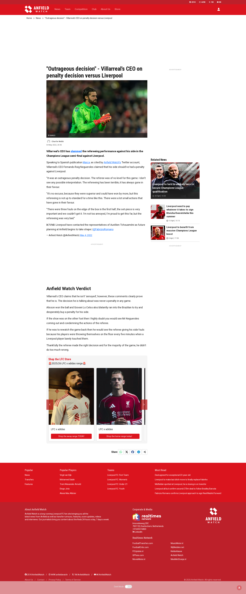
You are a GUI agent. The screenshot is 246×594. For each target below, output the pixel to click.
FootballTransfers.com (143, 543)
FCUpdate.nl (138, 551)
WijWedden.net (177, 547)
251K (193, 2)
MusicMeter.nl (177, 543)
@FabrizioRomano (103, 229)
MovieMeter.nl (139, 559)
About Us (29, 580)
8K (220, 2)
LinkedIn (138, 532)
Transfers (29, 479)
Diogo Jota (64, 489)
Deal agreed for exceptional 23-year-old (172, 475)
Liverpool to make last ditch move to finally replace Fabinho (181, 479)
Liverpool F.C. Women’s (117, 479)
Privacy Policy (55, 580)
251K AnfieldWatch (35, 574)
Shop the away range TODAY (71, 436)
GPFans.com (138, 555)
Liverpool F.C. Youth (116, 489)
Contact (40, 580)
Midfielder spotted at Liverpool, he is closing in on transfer (180, 484)
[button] (218, 9)
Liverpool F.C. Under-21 (117, 484)
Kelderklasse (176, 551)
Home (29, 18)
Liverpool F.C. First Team (118, 475)
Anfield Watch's (112, 162)
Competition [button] (81, 9)
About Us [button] (105, 9)
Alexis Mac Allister (68, 493)
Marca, (86, 162)
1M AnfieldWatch (82, 574)
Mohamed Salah (67, 479)
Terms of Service (73, 580)
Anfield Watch (177, 555)
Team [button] (67, 9)
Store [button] (117, 9)
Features (29, 484)
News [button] (57, 9)
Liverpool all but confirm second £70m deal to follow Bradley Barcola (185, 489)
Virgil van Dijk (65, 475)
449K (203, 2)
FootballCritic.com (141, 547)
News (38, 18)
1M (212, 2)
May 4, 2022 (86, 235)
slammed (76, 151)
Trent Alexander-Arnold (70, 484)
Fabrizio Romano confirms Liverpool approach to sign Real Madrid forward (188, 493)
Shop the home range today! (119, 436)
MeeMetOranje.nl (178, 559)
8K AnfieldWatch (103, 574)
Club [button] (94, 9)
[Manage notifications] (239, 587)
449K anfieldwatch (59, 574)
